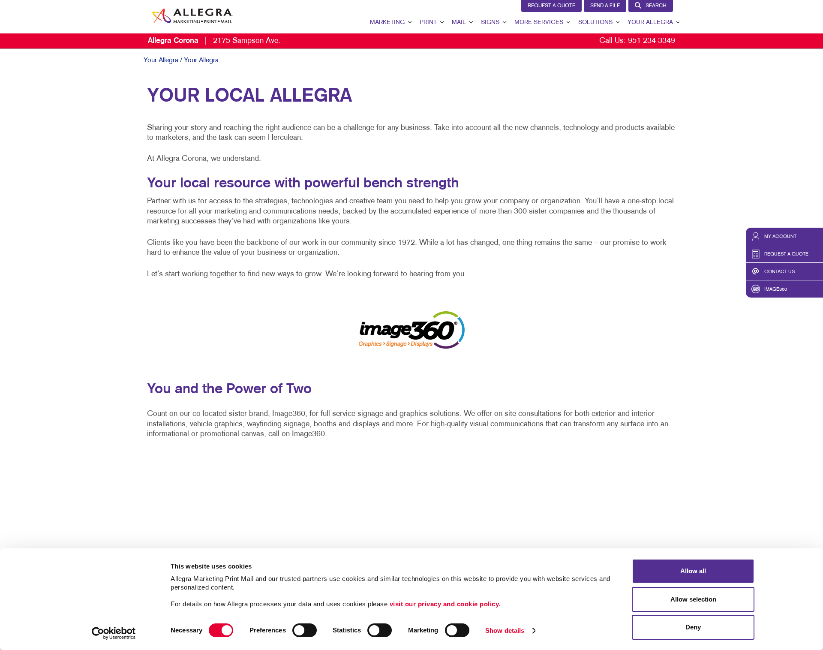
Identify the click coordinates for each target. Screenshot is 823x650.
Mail (459, 22)
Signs (490, 22)
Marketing (387, 22)
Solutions (595, 22)
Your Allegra (650, 22)
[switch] (304, 630)
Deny (693, 627)
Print (428, 22)
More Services (538, 22)
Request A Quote (551, 6)
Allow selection (693, 599)
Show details (504, 630)
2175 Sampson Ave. (214, 41)
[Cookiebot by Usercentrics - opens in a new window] (113, 633)
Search (656, 6)
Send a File (605, 6)
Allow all (693, 571)
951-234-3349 (651, 41)
